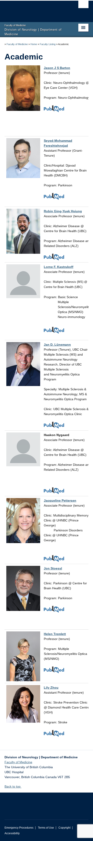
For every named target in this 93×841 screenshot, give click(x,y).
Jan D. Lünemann (57, 344)
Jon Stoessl (53, 568)
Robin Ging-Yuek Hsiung (63, 211)
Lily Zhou (51, 687)
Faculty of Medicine (17, 44)
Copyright (64, 827)
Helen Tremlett (55, 634)
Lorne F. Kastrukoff (58, 267)
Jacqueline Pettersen (60, 500)
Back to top (13, 786)
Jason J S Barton (57, 68)
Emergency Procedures (19, 827)
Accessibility (12, 833)
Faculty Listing (48, 44)
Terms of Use (46, 827)
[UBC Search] (83, 6)
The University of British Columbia (34, 9)
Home (33, 44)
